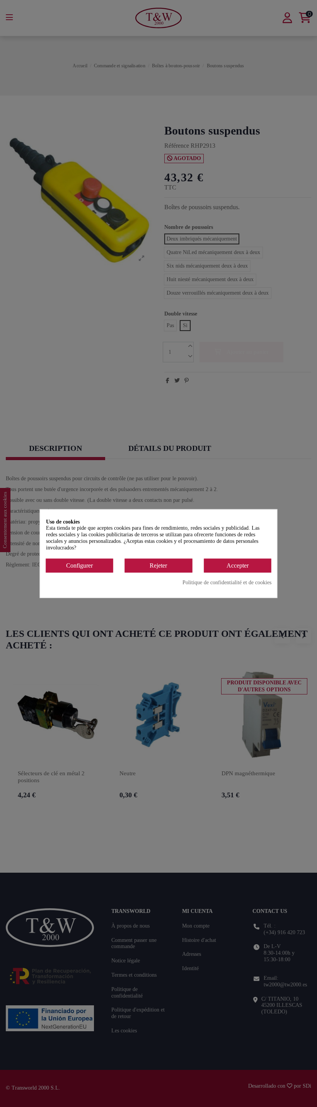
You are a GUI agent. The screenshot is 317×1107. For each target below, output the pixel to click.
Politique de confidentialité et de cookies (226, 582)
